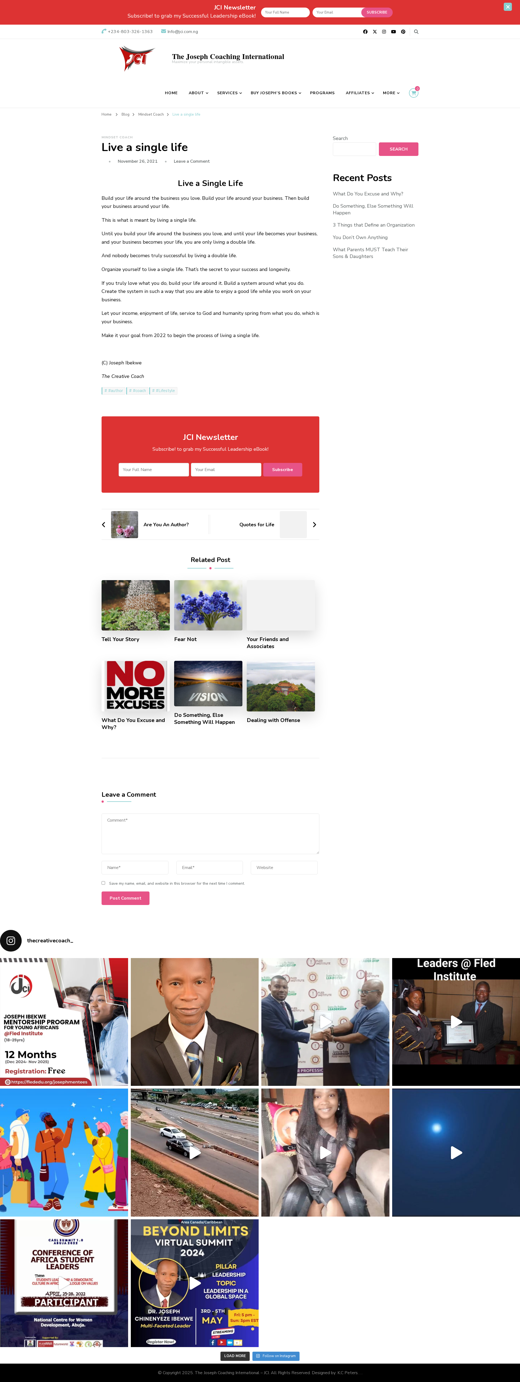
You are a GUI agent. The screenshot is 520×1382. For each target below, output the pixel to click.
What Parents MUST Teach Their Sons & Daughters (370, 253)
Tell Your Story (120, 639)
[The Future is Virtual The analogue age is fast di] (195, 1022)
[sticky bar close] (508, 7)
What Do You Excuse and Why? (133, 724)
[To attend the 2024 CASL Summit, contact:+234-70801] (64, 1283)
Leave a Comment (192, 161)
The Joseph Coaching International (228, 56)
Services (227, 93)
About (196, 93)
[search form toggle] (416, 32)
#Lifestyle (165, 390)
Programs (322, 93)
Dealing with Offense (273, 720)
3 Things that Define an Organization (374, 225)
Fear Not (185, 639)
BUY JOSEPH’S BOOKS (274, 93)
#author (115, 390)
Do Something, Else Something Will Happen (204, 719)
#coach (139, 390)
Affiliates (358, 93)
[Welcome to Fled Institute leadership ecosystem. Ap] (325, 1022)
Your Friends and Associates (268, 643)
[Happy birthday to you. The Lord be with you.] (325, 1153)
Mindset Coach (117, 137)
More (389, 93)
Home (171, 93)
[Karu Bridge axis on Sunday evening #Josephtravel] (195, 1153)
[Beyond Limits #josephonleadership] (195, 1283)
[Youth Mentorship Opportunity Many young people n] (64, 1022)
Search (340, 138)
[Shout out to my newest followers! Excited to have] (64, 1153)
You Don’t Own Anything (360, 237)
